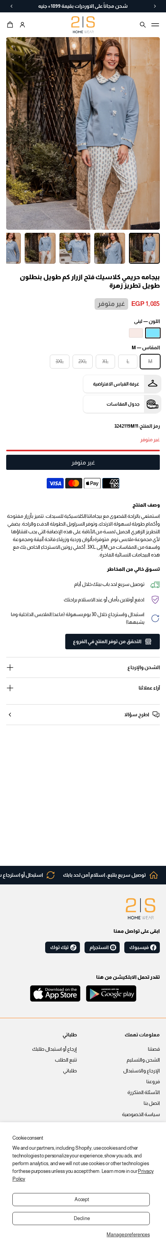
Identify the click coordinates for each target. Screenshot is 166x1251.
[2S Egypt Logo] (140, 908)
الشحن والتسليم (143, 1060)
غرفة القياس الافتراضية (116, 384)
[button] (11, 25)
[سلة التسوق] (11, 25)
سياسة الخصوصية (141, 1114)
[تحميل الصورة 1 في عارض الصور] (144, 248)
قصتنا (154, 1049)
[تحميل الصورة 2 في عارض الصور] (109, 248)
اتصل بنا (152, 1103)
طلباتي (70, 1071)
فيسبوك (139, 947)
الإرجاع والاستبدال (141, 1071)
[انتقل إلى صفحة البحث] (143, 25)
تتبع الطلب (66, 1060)
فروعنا (153, 1081)
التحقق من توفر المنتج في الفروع (107, 641)
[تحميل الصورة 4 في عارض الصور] (40, 248)
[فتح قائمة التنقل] (155, 24)
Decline (82, 1218)
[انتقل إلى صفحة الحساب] (22, 25)
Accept (82, 1199)
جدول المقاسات (123, 404)
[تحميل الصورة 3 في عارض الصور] (74, 248)
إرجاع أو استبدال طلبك (54, 1049)
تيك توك (59, 947)
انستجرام (99, 947)
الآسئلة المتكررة (143, 1092)
